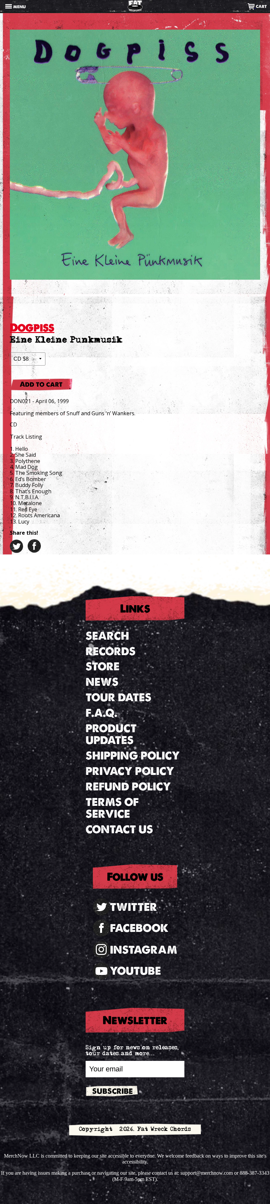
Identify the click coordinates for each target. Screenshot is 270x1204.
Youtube (135, 971)
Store (103, 666)
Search (107, 636)
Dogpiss (32, 327)
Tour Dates (118, 697)
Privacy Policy (130, 771)
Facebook (139, 928)
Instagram (143, 950)
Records (111, 651)
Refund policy (128, 786)
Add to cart (41, 384)
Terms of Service (112, 808)
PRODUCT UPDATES (111, 734)
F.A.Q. (101, 713)
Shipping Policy (133, 755)
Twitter (133, 907)
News (102, 682)
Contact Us (119, 829)
